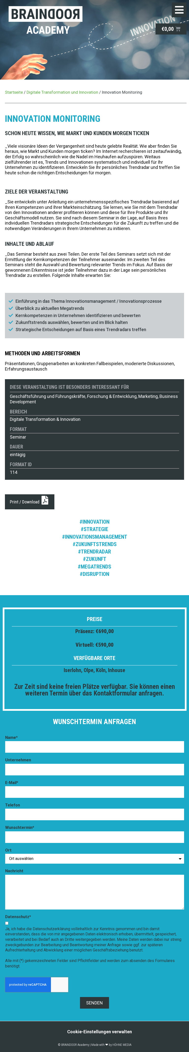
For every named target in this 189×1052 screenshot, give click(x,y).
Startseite (14, 92)
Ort (8, 850)
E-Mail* (11, 782)
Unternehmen (18, 760)
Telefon (12, 805)
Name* (11, 737)
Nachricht (14, 871)
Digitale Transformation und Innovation (62, 92)
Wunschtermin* (19, 827)
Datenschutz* (18, 916)
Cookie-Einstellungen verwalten (99, 1031)
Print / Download (25, 501)
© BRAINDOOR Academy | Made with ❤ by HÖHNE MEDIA (94, 1045)
